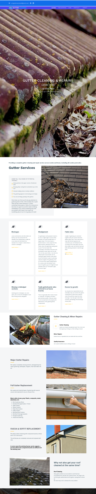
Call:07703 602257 (48, 89)
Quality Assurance (59, 341)
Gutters (54, 7)
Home (69, 7)
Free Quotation (62, 7)
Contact (85, 7)
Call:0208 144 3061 (48, 85)
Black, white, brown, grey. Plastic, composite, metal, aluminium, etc (25, 399)
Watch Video (69, 254)
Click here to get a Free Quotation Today (48, 91)
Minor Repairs (58, 334)
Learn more (15, 247)
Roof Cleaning (58, 471)
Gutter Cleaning (64, 325)
